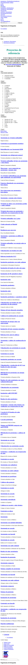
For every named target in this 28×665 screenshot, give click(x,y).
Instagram (6, 655)
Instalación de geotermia (8, 557)
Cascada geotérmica (7, 419)
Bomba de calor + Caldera (11, 122)
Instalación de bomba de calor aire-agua (13, 268)
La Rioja (7, 105)
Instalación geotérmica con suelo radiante (13, 262)
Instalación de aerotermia (8, 597)
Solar (6, 125)
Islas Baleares (8, 88)
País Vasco (7, 109)
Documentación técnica (6, 13)
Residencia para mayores (8, 230)
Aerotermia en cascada (7, 440)
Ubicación (3, 82)
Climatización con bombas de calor (11, 250)
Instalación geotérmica (7, 285)
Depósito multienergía (7, 623)
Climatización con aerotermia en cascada (13, 348)
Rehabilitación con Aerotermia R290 (12, 149)
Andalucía (7, 85)
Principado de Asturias (10, 111)
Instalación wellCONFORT (9, 393)
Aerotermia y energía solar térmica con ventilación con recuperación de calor (12, 405)
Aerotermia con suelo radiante (10, 545)
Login (2, 4)
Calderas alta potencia (7, 482)
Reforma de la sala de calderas (10, 335)
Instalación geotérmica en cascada (11, 359)
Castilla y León (8, 94)
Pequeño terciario (9, 75)
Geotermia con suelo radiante (10, 470)
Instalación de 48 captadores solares (11, 274)
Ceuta (6, 97)
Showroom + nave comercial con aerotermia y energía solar (11, 169)
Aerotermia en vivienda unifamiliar (11, 138)
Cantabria (7, 91)
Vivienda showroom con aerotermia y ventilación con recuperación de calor (12, 212)
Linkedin (6, 654)
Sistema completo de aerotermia (10, 569)
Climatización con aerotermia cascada (12, 446)
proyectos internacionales (13, 64)
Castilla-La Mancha (9, 93)
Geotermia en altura (7, 511)
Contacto (6, 634)
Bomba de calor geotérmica (9, 399)
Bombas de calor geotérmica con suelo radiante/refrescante (12, 381)
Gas (6, 124)
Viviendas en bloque (10, 77)
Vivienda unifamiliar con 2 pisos (10, 218)
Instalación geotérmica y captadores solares (14, 297)
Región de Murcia (9, 112)
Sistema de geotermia (7, 592)
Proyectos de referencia (6, 16)
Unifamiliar (7, 78)
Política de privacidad (9, 645)
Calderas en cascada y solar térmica (11, 505)
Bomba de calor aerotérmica (9, 551)
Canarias (7, 90)
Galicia (6, 103)
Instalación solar (6, 279)
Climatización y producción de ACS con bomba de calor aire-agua (13, 366)
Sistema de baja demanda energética (12, 310)
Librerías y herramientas (6, 12)
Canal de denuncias (8, 647)
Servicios (3, 14)
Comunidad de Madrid (10, 99)
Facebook (6, 651)
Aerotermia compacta (7, 563)
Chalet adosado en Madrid (9, 224)
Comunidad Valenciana (10, 100)
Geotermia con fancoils (8, 603)
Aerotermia (4, 517)
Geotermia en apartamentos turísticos (12, 143)
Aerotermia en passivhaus (8, 476)
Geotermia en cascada (7, 353)
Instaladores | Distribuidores (7, 1)
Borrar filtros (4, 131)
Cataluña (7, 96)
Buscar (2, 5)
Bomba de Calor (9, 119)
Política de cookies (8, 646)
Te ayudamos (4, 21)
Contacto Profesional (8, 649)
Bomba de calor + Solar (10, 121)
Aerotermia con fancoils (8, 534)
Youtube (6, 657)
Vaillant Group (7, 642)
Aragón (7, 87)
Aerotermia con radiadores (9, 465)
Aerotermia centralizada (8, 499)
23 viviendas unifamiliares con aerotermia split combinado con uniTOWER (13, 176)
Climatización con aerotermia (10, 387)
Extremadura (8, 102)
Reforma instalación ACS (8, 256)
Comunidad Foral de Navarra (12, 108)
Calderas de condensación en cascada (12, 316)
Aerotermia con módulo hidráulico (11, 522)
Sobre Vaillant (10, 2)
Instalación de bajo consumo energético (13, 329)
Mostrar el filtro (4, 132)
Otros (6, 127)
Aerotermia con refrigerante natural (12, 155)
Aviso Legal (6, 643)
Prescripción (3, 10)
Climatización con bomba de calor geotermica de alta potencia (11, 303)
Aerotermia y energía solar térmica (11, 198)
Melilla (6, 106)
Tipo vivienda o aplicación (6, 72)
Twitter (5, 653)
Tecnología (3, 116)
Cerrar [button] (2, 81)
